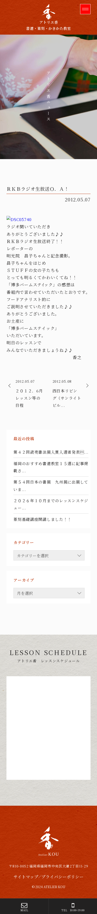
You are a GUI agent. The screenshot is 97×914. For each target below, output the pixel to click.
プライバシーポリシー (62, 877)
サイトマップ (25, 877)
